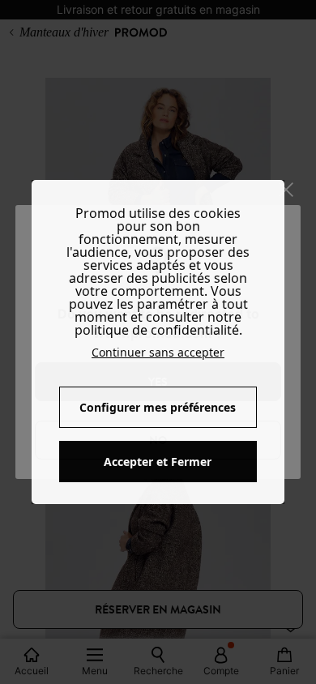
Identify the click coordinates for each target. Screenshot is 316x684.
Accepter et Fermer (157, 461)
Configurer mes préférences (157, 407)
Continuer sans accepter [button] (158, 352)
